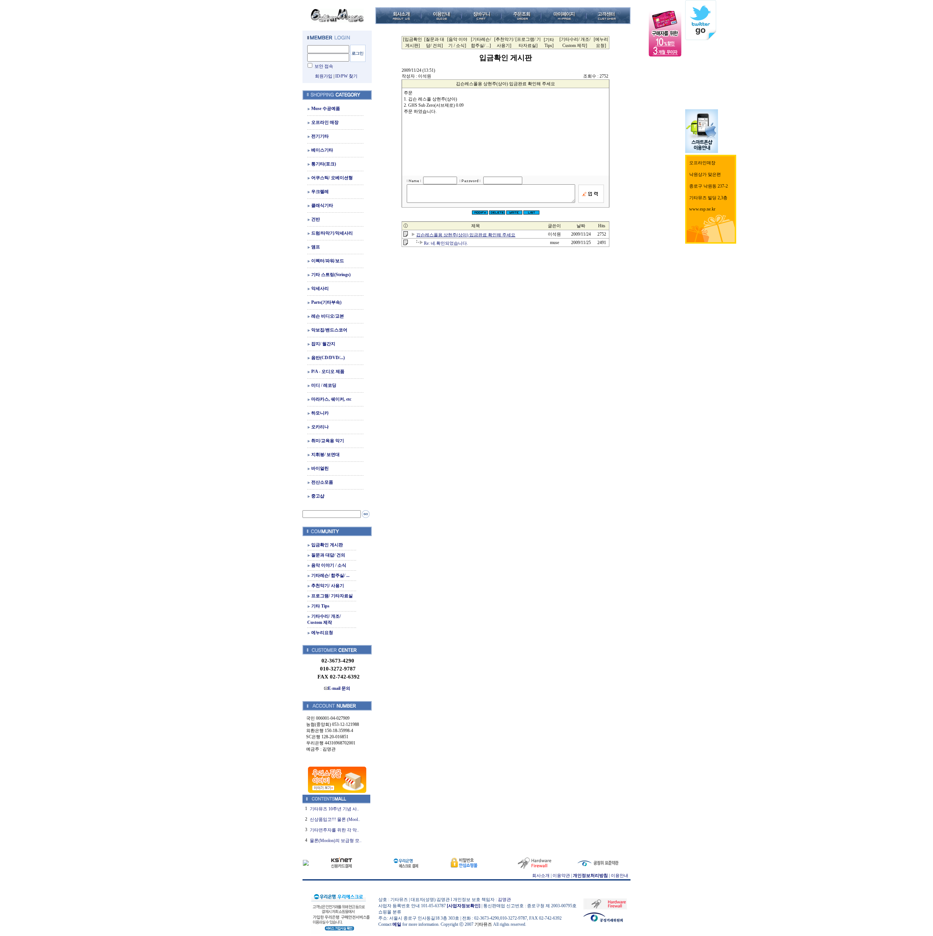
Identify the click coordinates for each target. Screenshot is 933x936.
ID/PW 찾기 (346, 76)
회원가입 (323, 76)
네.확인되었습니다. (446, 243)
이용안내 (619, 875)
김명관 (504, 899)
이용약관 (561, 875)
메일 (397, 924)
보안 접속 (324, 66)
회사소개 (541, 875)
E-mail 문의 (339, 688)
